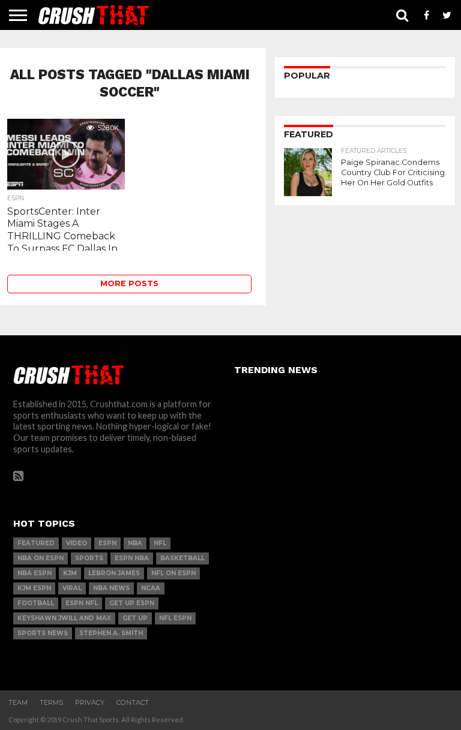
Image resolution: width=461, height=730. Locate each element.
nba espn (34, 573)
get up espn (131, 603)
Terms (51, 702)
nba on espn (40, 558)
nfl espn (175, 618)
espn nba (132, 558)
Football (35, 603)
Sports (89, 558)
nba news (111, 588)
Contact (132, 702)
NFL (160, 543)
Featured (36, 543)
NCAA (150, 588)
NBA (135, 543)
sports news (42, 633)
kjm (70, 573)
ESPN (107, 543)
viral (72, 588)
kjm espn (34, 588)
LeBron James (114, 573)
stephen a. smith (111, 633)
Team (18, 702)
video (76, 543)
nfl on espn (173, 573)
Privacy (89, 702)
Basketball (182, 558)
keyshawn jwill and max (64, 618)
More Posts (129, 283)
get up (135, 618)
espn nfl (81, 603)
